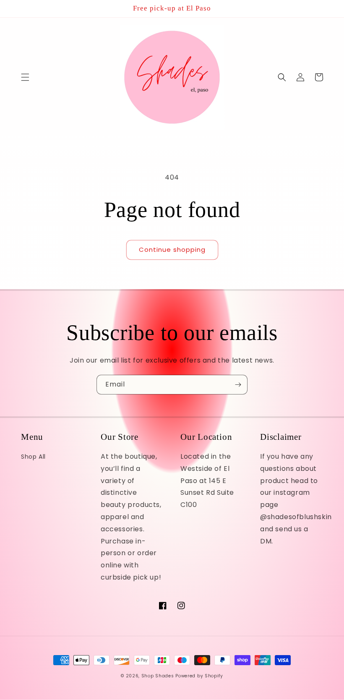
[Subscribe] (238, 384)
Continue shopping (172, 249)
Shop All (33, 456)
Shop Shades (157, 676)
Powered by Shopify (199, 676)
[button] (25, 77)
